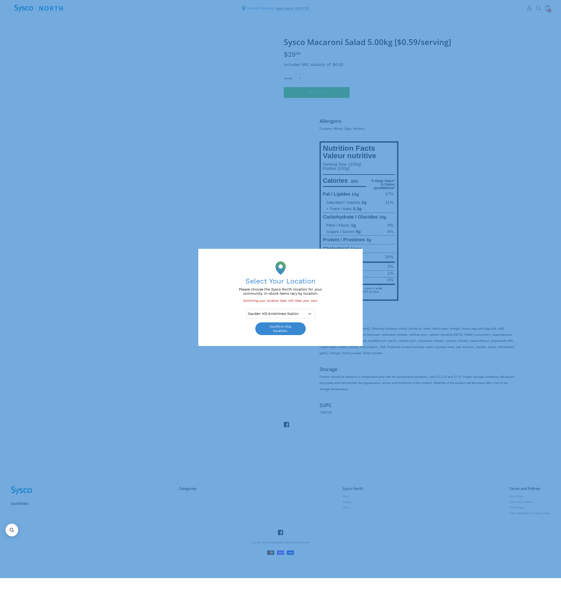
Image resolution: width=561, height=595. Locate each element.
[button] (11, 530)
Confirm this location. (280, 329)
